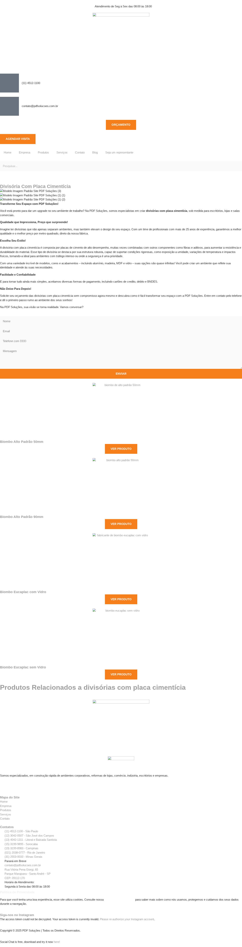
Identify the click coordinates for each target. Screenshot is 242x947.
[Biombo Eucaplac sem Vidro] (121, 637)
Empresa (24, 152)
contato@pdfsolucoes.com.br (40, 106)
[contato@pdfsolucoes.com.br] (9, 106)
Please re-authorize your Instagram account (127, 919)
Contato (80, 152)
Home (7, 152)
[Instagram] (15, 785)
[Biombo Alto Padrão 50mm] (121, 411)
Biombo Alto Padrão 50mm (21, 442)
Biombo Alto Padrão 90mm (21, 517)
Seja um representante (119, 152)
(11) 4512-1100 (31, 83)
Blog (95, 152)
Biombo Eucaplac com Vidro (23, 592)
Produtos (43, 152)
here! (57, 941)
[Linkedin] (25, 785)
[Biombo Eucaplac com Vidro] (121, 561)
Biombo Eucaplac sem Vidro (23, 667)
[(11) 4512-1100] (9, 83)
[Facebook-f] (4, 785)
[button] (121, 159)
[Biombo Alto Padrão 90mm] (121, 486)
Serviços (62, 152)
